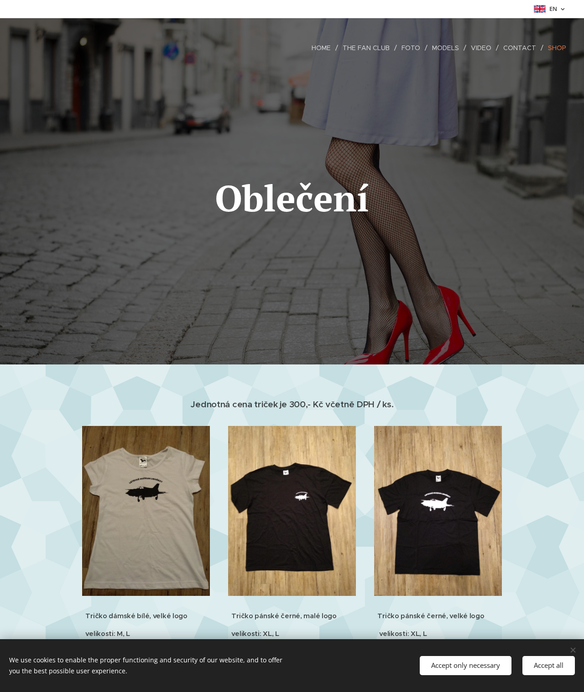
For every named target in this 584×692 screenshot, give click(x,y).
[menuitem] (323, 47)
